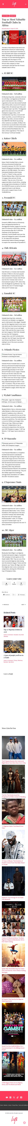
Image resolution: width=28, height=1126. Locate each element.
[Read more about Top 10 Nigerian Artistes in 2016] (14, 621)
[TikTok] (18, 1097)
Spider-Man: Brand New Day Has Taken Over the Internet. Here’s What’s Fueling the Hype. (14, 970)
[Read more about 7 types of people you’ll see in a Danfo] (14, 646)
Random (12, 16)
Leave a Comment (8, 634)
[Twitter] (14, 1097)
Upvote (6, 583)
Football (5, 16)
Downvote (21, 583)
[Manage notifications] (24, 1122)
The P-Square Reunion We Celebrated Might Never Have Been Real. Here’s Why (14, 762)
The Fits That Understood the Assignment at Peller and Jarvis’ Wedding (14, 796)
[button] (26, 4)
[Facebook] (21, 1097)
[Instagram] (10, 1097)
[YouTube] (7, 1097)
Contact (9, 1105)
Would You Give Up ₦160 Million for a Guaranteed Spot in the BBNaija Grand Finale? (13, 1048)
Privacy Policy (15, 1105)
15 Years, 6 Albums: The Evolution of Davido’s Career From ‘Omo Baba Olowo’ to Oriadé (13, 862)
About (1, 1105)
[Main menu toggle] (3, 4)
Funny (15, 660)
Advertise (6, 1105)
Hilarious (20, 660)
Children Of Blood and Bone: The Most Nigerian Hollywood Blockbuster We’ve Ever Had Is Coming (13, 940)
